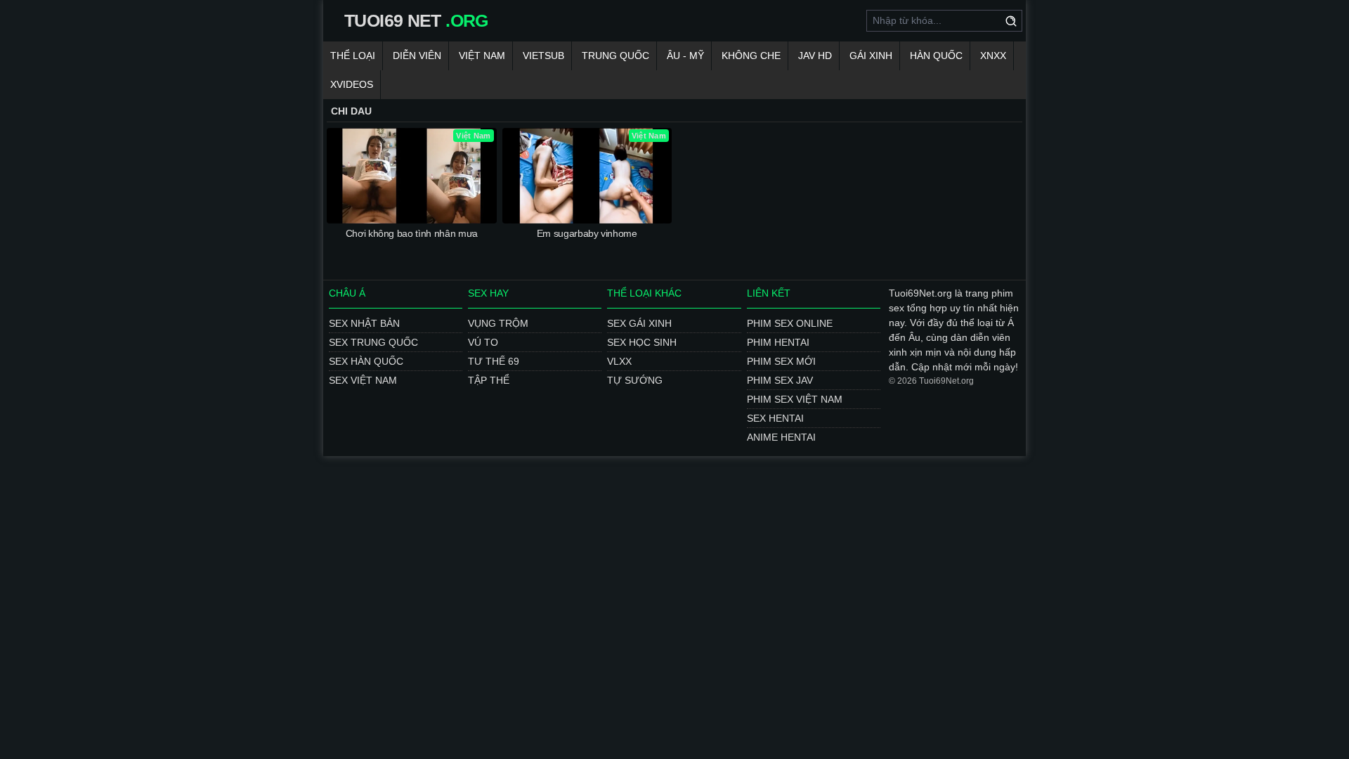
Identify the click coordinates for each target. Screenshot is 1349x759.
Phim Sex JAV (780, 380)
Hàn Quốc (936, 55)
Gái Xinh (870, 55)
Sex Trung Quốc (373, 342)
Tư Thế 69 (493, 361)
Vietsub (543, 55)
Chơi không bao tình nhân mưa (412, 233)
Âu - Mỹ (685, 55)
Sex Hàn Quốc (366, 361)
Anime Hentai (781, 437)
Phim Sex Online (790, 323)
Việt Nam (482, 55)
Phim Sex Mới (781, 361)
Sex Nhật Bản (364, 323)
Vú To (483, 342)
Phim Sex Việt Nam (794, 399)
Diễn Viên (417, 55)
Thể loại (352, 55)
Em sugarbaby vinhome (587, 233)
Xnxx (993, 55)
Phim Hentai (778, 342)
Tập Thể (488, 380)
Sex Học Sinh (642, 342)
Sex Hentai (775, 418)
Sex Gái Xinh (639, 323)
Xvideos (351, 84)
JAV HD (815, 55)
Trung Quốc (615, 55)
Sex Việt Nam (363, 380)
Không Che (751, 55)
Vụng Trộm (498, 323)
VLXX (619, 361)
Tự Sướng (635, 380)
